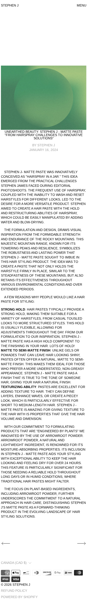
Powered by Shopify (19, 597)
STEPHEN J (21, 584)
